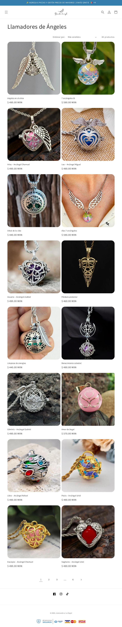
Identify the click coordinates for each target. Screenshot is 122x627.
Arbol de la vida (14, 231)
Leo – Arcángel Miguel (71, 164)
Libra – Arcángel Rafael (17, 496)
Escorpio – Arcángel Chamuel (20, 562)
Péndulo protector (69, 297)
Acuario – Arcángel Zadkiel (19, 297)
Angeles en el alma (15, 98)
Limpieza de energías (16, 363)
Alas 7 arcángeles (69, 231)
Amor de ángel (68, 429)
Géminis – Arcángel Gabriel (19, 429)
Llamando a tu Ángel (64, 613)
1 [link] (41, 579)
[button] (6, 12)
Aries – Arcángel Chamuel (18, 164)
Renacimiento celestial (71, 363)
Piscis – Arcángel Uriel (71, 496)
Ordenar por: (59, 37)
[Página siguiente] (81, 579)
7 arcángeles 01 (68, 98)
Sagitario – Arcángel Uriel (73, 562)
